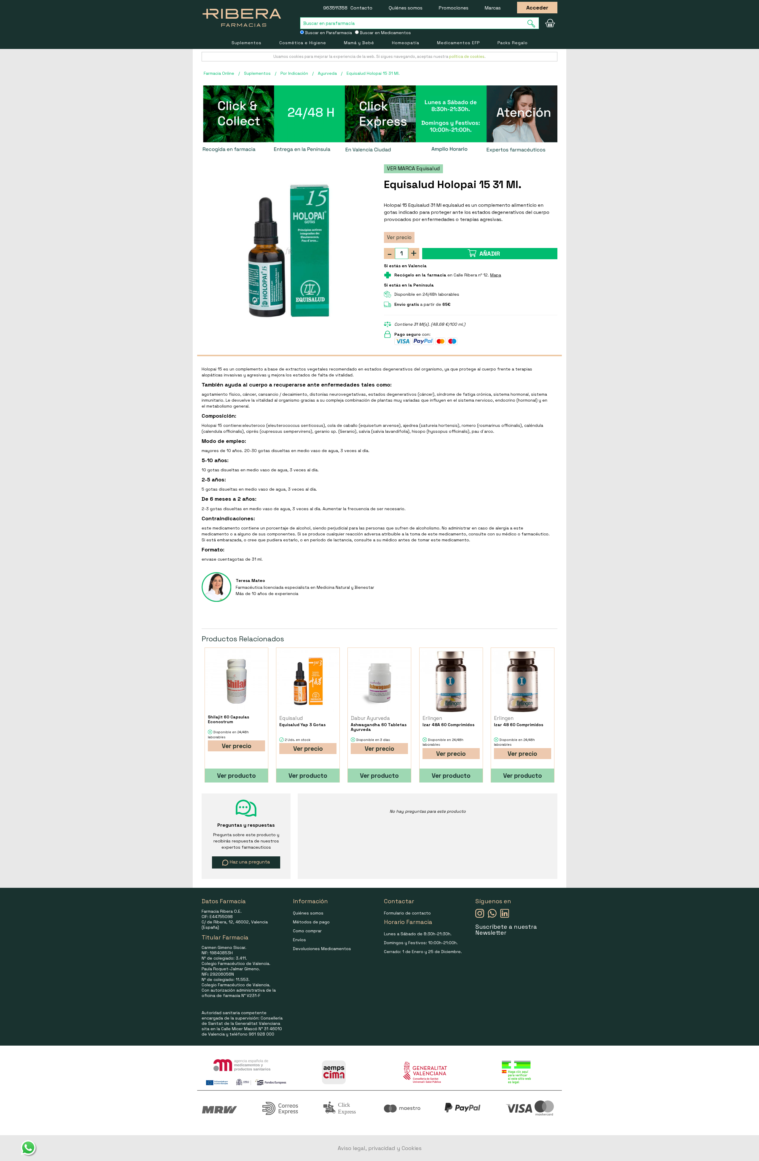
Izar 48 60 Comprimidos (518, 724)
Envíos (299, 939)
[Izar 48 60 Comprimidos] (522, 681)
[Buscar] (533, 23)
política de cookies (466, 56)
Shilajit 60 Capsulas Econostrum (228, 719)
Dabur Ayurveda (370, 718)
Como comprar (307, 930)
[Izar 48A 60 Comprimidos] (451, 681)
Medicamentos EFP (458, 42)
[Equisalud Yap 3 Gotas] (307, 681)
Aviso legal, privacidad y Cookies (380, 1148)
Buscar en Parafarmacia (328, 32)
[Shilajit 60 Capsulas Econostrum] (236, 681)
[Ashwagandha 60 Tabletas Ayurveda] (379, 681)
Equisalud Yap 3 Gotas (302, 724)
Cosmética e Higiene (302, 42)
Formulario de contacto (407, 913)
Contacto (361, 8)
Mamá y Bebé (359, 42)
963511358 (335, 8)
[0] (550, 23)
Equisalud (291, 718)
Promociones (453, 8)
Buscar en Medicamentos (385, 32)
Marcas (493, 8)
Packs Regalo (513, 42)
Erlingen (432, 718)
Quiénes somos (405, 8)
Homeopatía (405, 42)
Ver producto (236, 776)
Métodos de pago (311, 922)
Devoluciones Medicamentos (322, 948)
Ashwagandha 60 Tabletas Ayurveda (378, 727)
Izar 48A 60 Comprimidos (448, 724)
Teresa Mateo (250, 580)
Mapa (495, 275)
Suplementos (246, 42)
